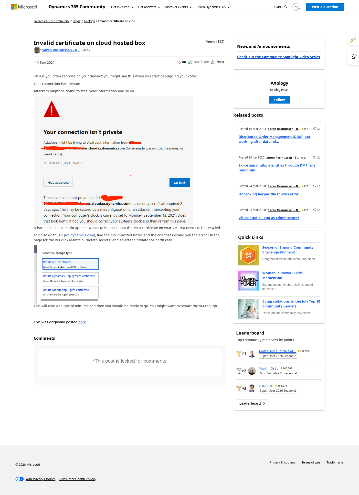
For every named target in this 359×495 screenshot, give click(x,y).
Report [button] (220, 62)
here (82, 321)
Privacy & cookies (282, 462)
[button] (280, 6)
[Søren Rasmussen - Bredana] (37, 50)
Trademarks (335, 462)
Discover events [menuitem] (176, 7)
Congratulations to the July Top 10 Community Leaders (291, 303)
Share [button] (205, 62)
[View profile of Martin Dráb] (252, 371)
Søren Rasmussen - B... (61, 50)
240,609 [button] (287, 368)
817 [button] (87, 49)
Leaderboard (250, 403)
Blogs (76, 21)
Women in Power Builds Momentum (282, 275)
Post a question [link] (325, 6)
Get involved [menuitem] (120, 7)
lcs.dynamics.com (79, 235)
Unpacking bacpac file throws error (268, 194)
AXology (89, 21)
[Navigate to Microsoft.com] (24, 7)
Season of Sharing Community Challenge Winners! (288, 249)
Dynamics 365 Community (77, 7)
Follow (279, 99)
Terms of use (311, 462)
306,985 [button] (305, 351)
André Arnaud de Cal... (277, 350)
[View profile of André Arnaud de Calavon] (252, 354)
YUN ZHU (266, 385)
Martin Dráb (269, 368)
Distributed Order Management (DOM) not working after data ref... (274, 139)
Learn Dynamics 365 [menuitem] (211, 7)
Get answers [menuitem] (147, 7)
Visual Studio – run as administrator (269, 217)
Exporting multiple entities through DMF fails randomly (277, 167)
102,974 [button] (282, 385)
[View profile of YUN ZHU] (252, 388)
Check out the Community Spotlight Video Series (278, 56)
